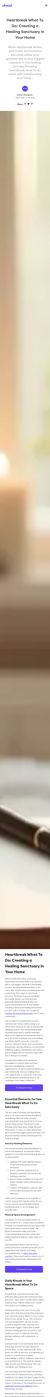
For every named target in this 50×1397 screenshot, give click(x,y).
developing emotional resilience (18, 1386)
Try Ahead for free (24, 1088)
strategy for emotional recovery (19, 1013)
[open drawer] (46, 5)
